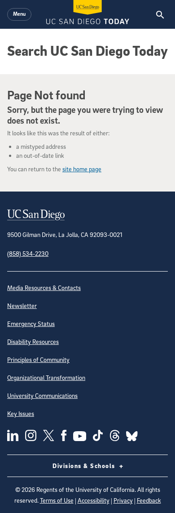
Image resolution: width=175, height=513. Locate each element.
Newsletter (22, 305)
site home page (81, 169)
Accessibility (93, 500)
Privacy (123, 500)
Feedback (149, 500)
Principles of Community (38, 359)
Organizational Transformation (46, 377)
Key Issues (20, 413)
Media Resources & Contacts (44, 287)
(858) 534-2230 (27, 253)
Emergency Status (31, 323)
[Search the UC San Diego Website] (160, 14)
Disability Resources (33, 341)
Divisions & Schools (84, 465)
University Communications (42, 395)
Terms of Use (57, 500)
